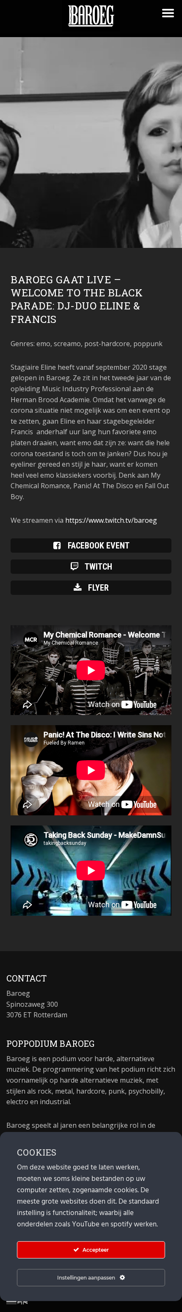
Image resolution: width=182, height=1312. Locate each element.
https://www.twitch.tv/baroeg (111, 520)
